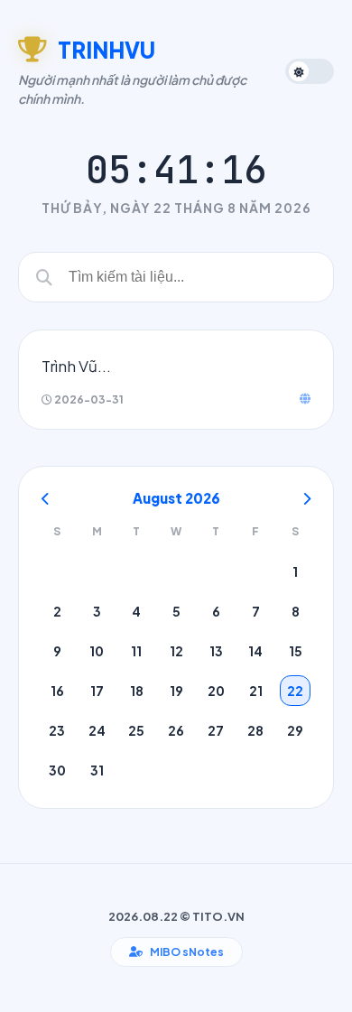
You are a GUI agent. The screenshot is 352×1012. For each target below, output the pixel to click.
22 (295, 690)
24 (97, 730)
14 (255, 651)
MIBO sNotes (187, 952)
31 (97, 770)
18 (137, 690)
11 (136, 651)
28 (255, 730)
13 (216, 651)
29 (295, 730)
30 (57, 770)
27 (216, 730)
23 (57, 730)
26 (176, 730)
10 (96, 651)
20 (216, 690)
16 (57, 690)
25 (136, 730)
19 (176, 690)
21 (256, 690)
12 (176, 651)
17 (97, 690)
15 (295, 651)
